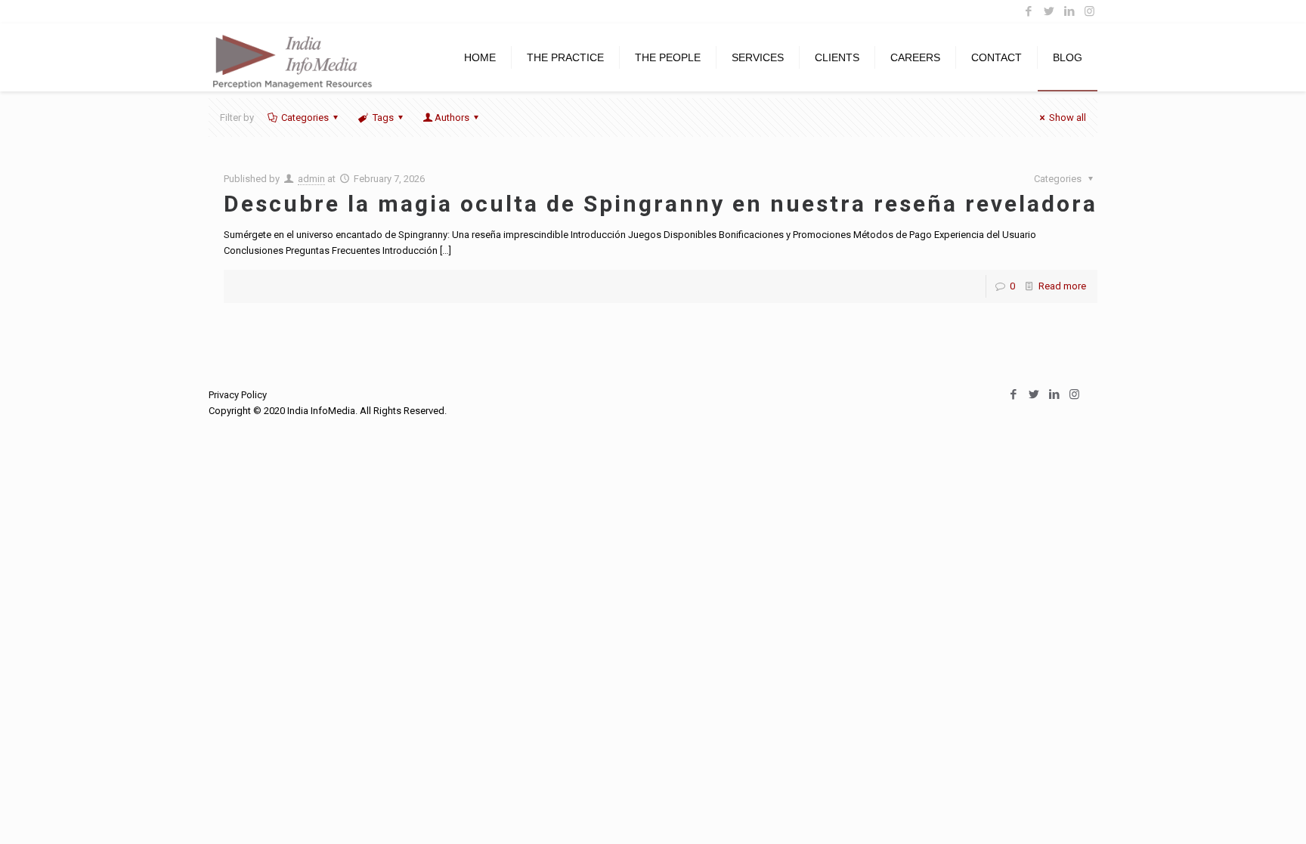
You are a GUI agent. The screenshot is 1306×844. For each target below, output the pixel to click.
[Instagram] (1089, 11)
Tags (383, 117)
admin (311, 178)
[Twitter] (1049, 11)
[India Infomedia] (292, 57)
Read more (1062, 286)
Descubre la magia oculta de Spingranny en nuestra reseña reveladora (660, 203)
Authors (452, 117)
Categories (305, 117)
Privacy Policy (238, 394)
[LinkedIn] (1069, 11)
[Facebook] (1028, 11)
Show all (1067, 117)
